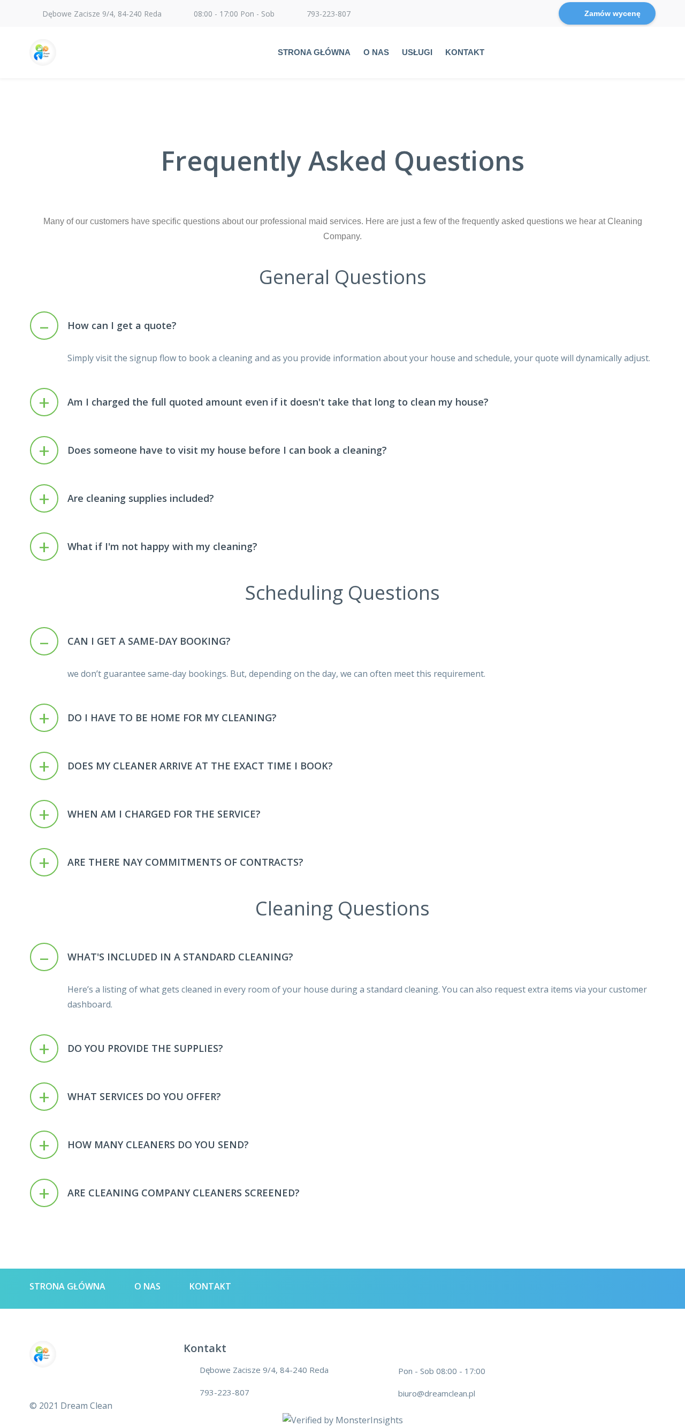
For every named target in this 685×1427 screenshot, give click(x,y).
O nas (376, 52)
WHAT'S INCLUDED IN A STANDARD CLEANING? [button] (166, 957)
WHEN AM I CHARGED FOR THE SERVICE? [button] (150, 815)
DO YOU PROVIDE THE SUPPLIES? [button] (131, 1049)
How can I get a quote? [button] (108, 326)
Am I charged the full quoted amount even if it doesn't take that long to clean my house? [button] (264, 403)
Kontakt (464, 52)
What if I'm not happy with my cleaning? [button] (148, 547)
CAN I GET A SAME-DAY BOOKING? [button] (135, 642)
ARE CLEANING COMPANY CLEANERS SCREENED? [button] (169, 1193)
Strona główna (314, 52)
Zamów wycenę (612, 13)
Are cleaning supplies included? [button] (126, 499)
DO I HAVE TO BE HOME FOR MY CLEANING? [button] (158, 718)
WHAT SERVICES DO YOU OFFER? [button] (130, 1097)
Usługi (417, 52)
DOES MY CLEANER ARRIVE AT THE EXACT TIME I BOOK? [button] (186, 766)
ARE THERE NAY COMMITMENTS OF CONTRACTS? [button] (171, 863)
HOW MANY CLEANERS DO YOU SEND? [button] (144, 1145)
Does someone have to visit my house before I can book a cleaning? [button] (213, 451)
